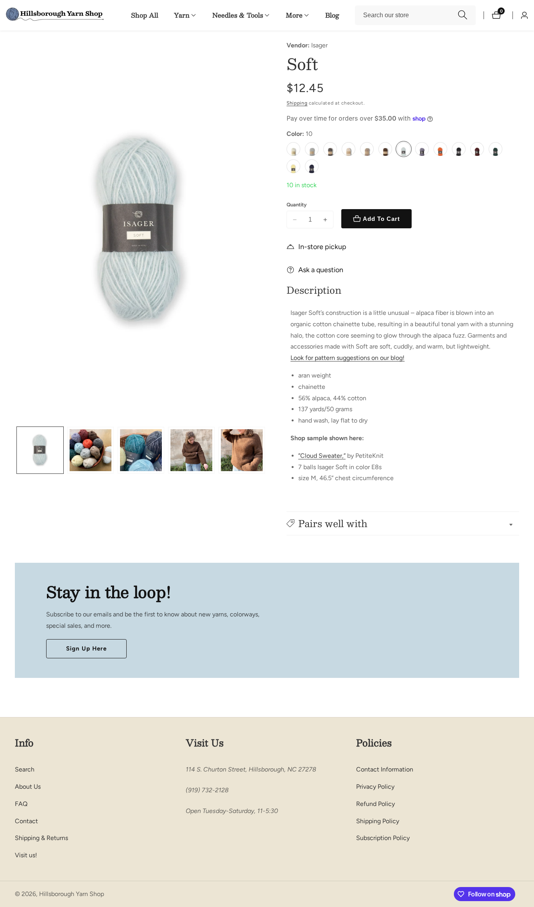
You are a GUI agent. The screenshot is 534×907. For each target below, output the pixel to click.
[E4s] (330, 149)
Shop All (144, 15)
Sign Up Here (86, 648)
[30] (459, 149)
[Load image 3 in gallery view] (141, 450)
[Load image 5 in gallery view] (242, 450)
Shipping (297, 103)
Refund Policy (375, 804)
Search (24, 769)
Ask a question (320, 270)
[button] (182, 15)
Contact (26, 821)
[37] (495, 149)
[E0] (293, 149)
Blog (332, 15)
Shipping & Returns (41, 838)
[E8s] (385, 149)
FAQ (21, 804)
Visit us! (26, 855)
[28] (440, 149)
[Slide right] (264, 450)
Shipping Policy (377, 821)
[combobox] (415, 15)
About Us (28, 786)
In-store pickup (322, 246)
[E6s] (348, 149)
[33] (477, 149)
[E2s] (312, 149)
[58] (293, 166)
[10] (403, 149)
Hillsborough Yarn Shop (71, 894)
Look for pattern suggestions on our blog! (347, 357)
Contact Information (384, 769)
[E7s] (367, 149)
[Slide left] (18, 450)
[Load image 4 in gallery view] (191, 450)
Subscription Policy (383, 838)
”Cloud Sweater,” (322, 455)
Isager (319, 45)
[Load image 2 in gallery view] (90, 450)
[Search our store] (462, 15)
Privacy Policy (375, 786)
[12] (422, 149)
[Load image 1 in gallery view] (40, 450)
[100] (312, 166)
